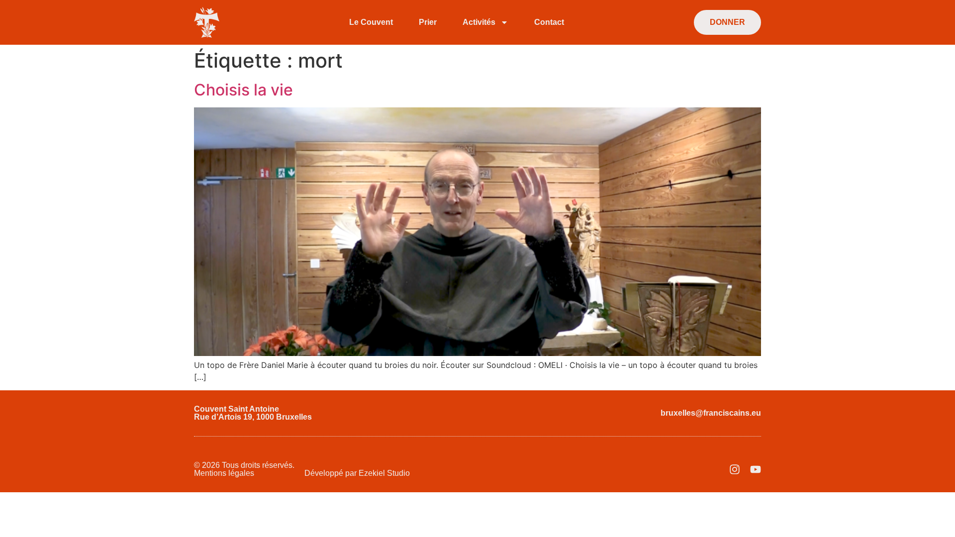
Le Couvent (371, 22)
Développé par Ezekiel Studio (357, 473)
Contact (549, 22)
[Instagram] (734, 469)
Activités (479, 22)
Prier (428, 22)
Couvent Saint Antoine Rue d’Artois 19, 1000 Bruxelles (253, 413)
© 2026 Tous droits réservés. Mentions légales (244, 469)
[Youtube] (755, 469)
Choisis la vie (243, 89)
